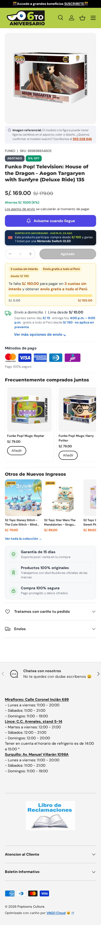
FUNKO (10, 151)
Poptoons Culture (30, 906)
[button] (82, 17)
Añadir (17, 450)
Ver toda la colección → (23, 539)
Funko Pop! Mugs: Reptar (25, 436)
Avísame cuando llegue (54, 220)
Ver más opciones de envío (38, 334)
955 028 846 (82, 139)
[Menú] (93, 17)
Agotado (68, 254)
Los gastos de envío (20, 209)
